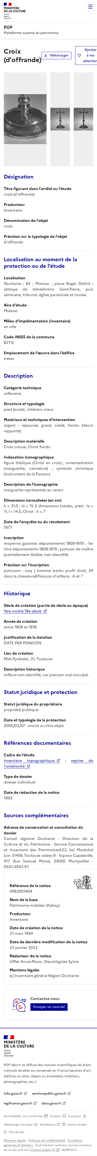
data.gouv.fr (51, 1103)
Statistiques (48, 1124)
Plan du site (16, 1132)
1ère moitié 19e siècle (22, 611)
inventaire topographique (29, 760)
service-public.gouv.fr (49, 1093)
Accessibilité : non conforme (23, 1116)
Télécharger (59, 55)
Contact (55, 1116)
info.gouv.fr (13, 1093)
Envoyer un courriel (49, 1006)
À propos (74, 1116)
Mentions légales (15, 1140)
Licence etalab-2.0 (43, 1150)
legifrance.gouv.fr (18, 1103)
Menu (90, 6)
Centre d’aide (77, 1124)
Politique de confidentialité (46, 1140)
